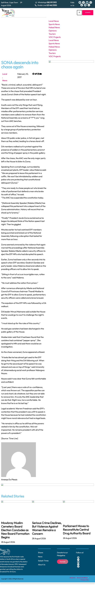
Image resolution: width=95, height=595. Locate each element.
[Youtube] (87, 2)
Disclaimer (73, 578)
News (4, 80)
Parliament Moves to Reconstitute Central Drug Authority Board (76, 529)
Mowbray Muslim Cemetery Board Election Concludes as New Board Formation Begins (15, 530)
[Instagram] (90, 2)
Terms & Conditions (82, 578)
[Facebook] (80, 2)
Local (4, 74)
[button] (33, 74)
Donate (87, 12)
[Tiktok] (81, 5)
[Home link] (8, 13)
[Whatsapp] (89, 5)
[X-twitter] (83, 2)
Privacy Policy (85, 580)
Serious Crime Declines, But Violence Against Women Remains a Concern (47, 528)
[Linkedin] (85, 5)
